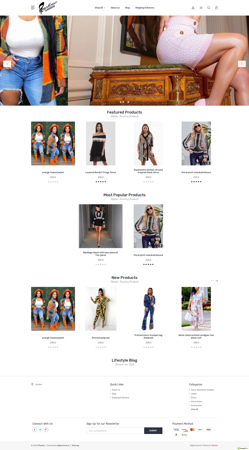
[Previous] (7, 64)
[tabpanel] (124, 61)
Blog (127, 7)
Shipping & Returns (144, 7)
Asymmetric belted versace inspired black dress (148, 171)
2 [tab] (123, 102)
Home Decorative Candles (202, 390)
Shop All (99, 7)
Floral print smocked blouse (196, 172)
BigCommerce (63, 445)
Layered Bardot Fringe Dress (100, 172)
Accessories (196, 405)
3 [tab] (126, 102)
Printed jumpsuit (101, 338)
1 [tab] (121, 102)
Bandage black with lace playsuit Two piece (100, 253)
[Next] (242, 64)
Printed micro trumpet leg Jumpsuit (148, 336)
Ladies (194, 394)
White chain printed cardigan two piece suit (196, 336)
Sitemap (75, 445)
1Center (214, 445)
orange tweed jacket (53, 172)
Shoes (193, 397)
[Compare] (200, 9)
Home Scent (196, 401)
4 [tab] (128, 102)
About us (115, 7)
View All (194, 409)
